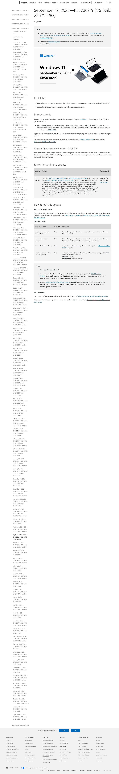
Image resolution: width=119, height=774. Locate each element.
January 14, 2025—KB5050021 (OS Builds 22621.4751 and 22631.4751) (20, 241)
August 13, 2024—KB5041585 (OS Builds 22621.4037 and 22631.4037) (20, 331)
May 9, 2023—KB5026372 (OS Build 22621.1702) (20, 599)
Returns (26, 749)
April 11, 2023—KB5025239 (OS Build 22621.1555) (20, 615)
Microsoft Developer (83, 743)
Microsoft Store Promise (30, 758)
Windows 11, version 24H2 (20, 19)
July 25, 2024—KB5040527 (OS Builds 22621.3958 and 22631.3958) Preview (20, 341)
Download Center (29, 743)
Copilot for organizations (11, 752)
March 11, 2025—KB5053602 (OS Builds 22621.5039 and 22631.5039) (20, 201)
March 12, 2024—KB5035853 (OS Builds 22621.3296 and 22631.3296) (20, 432)
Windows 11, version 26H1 (20, 10)
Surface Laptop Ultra (10, 746)
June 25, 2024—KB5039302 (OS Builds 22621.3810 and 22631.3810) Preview (20, 361)
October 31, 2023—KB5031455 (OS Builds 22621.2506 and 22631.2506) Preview (20, 512)
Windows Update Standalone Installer (58, 282)
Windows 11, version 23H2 (20, 24)
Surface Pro (8, 740)
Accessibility (99, 758)
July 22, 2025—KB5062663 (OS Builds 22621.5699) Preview (20, 87)
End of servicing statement (18, 38)
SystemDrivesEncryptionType (77, 178)
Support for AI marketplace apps (85, 749)
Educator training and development (48, 755)
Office (40, 2)
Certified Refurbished (29, 755)
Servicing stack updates (72, 215)
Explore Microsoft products (12, 758)
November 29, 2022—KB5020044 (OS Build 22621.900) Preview (20, 677)
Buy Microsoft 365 (86, 2)
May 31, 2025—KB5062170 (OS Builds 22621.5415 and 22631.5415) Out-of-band (20, 127)
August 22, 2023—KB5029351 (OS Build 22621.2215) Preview (20, 545)
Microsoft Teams (63, 755)
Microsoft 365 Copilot (64, 758)
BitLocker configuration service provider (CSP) (59, 180)
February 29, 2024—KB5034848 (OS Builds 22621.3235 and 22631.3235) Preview (20, 442)
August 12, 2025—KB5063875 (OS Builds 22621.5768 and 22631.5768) (20, 78)
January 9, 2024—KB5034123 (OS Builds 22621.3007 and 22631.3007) (20, 472)
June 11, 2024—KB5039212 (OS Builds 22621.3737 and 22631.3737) (20, 371)
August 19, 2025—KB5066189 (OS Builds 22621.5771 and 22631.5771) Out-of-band (20, 66)
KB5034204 (104, 182)
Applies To (38, 22)
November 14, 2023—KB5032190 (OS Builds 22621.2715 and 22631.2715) (20, 502)
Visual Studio (81, 761)
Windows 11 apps (10, 761)
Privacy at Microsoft (100, 749)
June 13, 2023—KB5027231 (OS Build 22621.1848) (20, 584)
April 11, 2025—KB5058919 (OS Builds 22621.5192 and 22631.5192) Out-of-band (20, 169)
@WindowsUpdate (54, 42)
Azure (79, 740)
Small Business (63, 761)
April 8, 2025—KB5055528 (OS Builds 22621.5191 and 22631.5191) (20, 180)
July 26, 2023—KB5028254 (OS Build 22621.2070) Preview (20, 560)
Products (46, 2)
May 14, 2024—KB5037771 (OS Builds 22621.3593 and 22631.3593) (20, 391)
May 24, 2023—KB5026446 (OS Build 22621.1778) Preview (20, 591)
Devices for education (48, 743)
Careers (98, 740)
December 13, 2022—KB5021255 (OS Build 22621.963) (20, 670)
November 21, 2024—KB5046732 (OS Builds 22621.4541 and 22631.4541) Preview (20, 261)
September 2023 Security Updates (45, 142)
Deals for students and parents (50, 759)
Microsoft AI (62, 740)
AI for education (46, 762)
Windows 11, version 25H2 (20, 15)
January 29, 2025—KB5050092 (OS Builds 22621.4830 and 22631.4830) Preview (20, 231)
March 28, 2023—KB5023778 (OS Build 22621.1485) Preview (20, 623)
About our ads (97, 770)
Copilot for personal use (11, 755)
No (76, 731)
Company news (99, 746)
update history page (46, 38)
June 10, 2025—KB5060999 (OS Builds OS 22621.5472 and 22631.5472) (20, 116)
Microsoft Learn (82, 746)
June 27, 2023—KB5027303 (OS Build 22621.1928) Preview (20, 576)
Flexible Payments (29, 761)
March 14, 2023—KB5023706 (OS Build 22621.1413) (20, 631)
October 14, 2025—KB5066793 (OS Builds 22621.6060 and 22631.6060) (20, 45)
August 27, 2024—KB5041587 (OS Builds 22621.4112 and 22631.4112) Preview (20, 321)
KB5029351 (83, 119)
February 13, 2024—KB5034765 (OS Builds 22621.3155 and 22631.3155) (20, 452)
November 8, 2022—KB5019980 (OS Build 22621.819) (20, 685)
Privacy (58, 770)
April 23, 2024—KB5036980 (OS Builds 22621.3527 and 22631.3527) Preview (20, 402)
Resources (74, 2)
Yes (64, 731)
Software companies (83, 758)
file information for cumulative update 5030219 (92, 296)
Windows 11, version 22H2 (20, 28)
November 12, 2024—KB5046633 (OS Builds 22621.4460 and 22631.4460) (20, 271)
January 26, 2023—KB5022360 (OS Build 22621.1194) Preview (20, 654)
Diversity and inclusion (101, 755)
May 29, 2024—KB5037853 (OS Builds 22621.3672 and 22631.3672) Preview (20, 381)
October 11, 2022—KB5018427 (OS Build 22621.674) (20, 709)
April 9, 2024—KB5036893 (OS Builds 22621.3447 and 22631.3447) (20, 412)
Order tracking (28, 752)
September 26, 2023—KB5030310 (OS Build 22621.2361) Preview (20, 529)
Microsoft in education (48, 740)
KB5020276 (52, 130)
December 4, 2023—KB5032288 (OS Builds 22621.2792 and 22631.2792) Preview (20, 492)
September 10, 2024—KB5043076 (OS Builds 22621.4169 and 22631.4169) (20, 311)
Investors (98, 752)
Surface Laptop (9, 743)
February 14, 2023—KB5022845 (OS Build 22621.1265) (20, 646)
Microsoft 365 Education (48, 749)
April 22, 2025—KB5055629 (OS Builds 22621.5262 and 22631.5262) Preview (20, 158)
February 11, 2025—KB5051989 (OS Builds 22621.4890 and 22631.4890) (20, 221)
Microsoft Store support (30, 746)
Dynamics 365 (63, 746)
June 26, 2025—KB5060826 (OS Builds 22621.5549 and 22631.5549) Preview (20, 106)
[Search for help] (106, 2)
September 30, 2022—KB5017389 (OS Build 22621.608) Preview (20, 717)
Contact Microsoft (51, 770)
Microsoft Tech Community (84, 752)
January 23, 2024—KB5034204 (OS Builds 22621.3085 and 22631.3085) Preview (20, 462)
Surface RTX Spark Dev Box (12, 749)
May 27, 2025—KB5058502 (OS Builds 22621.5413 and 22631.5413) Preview (20, 138)
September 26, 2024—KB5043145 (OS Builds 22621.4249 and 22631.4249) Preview (20, 301)
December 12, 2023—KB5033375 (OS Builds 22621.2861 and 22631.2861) (20, 482)
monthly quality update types (59, 35)
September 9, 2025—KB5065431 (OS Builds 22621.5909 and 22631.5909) (20, 55)
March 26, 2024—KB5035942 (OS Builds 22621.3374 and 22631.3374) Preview (20, 422)
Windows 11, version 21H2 (20, 725)
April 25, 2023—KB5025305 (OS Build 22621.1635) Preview (20, 607)
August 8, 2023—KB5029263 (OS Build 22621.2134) (20, 552)
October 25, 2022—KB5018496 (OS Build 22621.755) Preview (20, 693)
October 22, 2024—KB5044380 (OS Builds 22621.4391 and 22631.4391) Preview (20, 281)
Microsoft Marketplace (83, 755)
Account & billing (64, 2)
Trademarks (73, 770)
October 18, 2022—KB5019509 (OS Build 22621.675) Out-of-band (21, 701)
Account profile (28, 740)
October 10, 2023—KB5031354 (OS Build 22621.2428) (20, 521)
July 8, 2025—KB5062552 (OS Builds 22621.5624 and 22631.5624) (20, 96)
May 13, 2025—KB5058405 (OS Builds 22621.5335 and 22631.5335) (20, 148)
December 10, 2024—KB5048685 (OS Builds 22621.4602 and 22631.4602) (20, 251)
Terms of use (66, 770)
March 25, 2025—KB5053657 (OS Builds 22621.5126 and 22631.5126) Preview (20, 190)
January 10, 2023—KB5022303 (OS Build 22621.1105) (20, 662)
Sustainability (99, 761)
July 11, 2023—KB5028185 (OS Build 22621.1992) (20, 568)
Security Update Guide (87, 140)
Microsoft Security (64, 743)
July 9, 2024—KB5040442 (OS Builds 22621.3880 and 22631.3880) (20, 351)
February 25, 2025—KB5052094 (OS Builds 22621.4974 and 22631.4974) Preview (20, 211)
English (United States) (14, 768)
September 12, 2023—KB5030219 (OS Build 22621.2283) (20, 537)
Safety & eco (82, 770)
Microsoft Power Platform (65, 752)
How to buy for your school (49, 752)
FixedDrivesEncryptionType (57, 178)
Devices (54, 2)
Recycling (89, 770)
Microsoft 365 (32, 2)
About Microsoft (100, 743)
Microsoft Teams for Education (50, 746)
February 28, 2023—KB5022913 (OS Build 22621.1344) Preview (20, 638)
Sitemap (42, 770)
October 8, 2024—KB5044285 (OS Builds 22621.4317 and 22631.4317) (20, 291)
